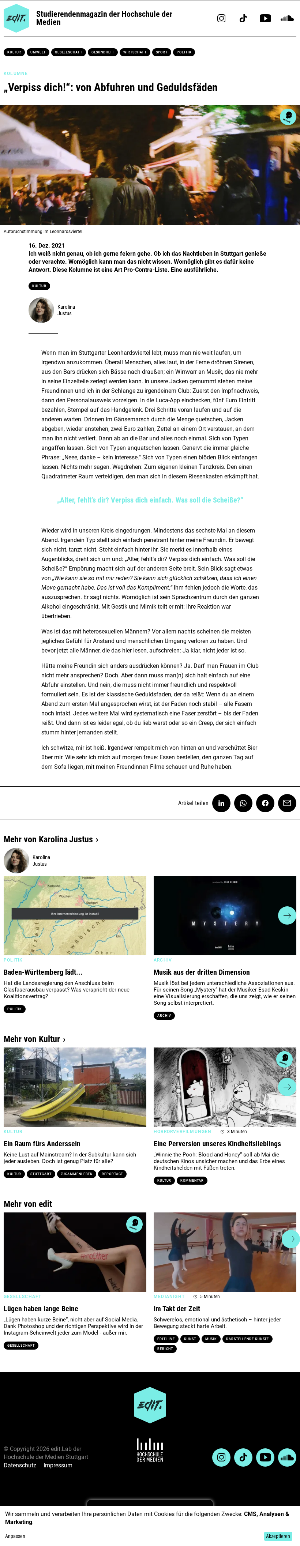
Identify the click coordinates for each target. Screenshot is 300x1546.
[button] (13, 915)
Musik (211, 1339)
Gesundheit (102, 52)
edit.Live (166, 1339)
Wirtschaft (135, 52)
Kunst (190, 1339)
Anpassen (15, 1536)
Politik (184, 52)
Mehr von (48, 839)
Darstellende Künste (247, 1339)
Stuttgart (40, 1174)
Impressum (58, 1465)
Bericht (165, 1349)
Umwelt (37, 52)
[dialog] (150, 1526)
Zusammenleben (77, 1174)
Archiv (164, 1015)
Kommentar (191, 1180)
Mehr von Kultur (32, 1039)
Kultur (14, 52)
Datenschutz (20, 1465)
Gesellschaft (68, 52)
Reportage (112, 1174)
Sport (162, 52)
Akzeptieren (278, 1536)
